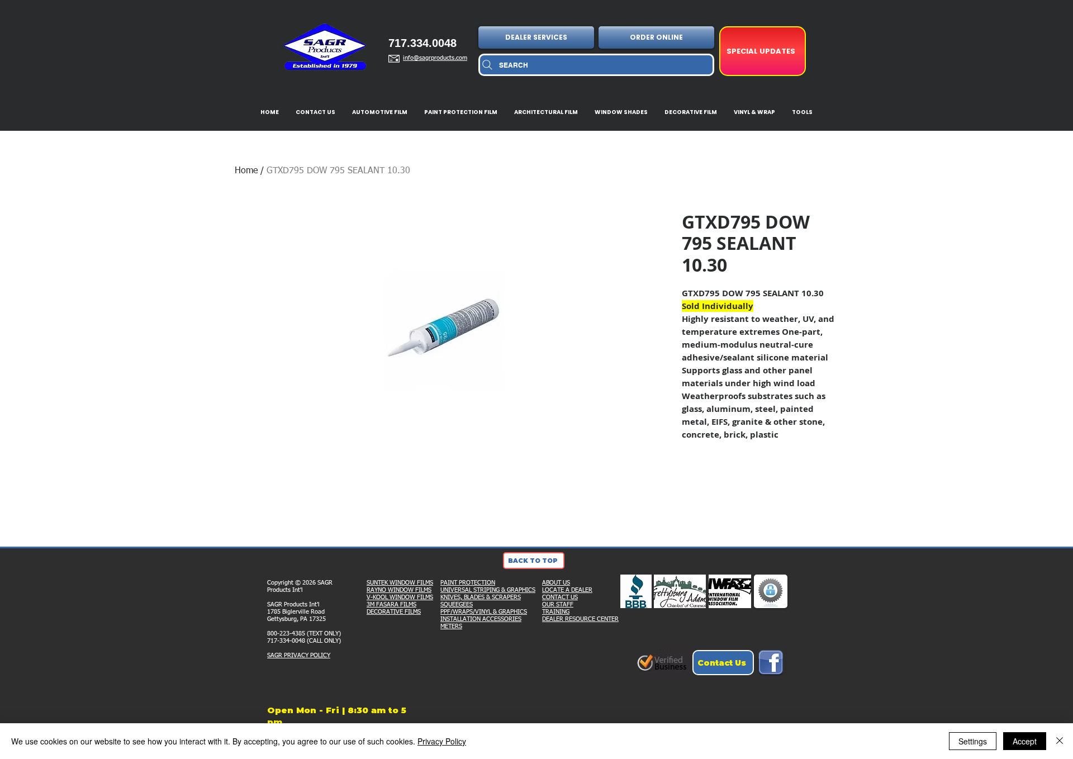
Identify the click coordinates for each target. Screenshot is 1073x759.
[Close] (1059, 741)
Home (246, 171)
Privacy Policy (441, 741)
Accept (1025, 741)
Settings (972, 741)
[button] (537, 37)
